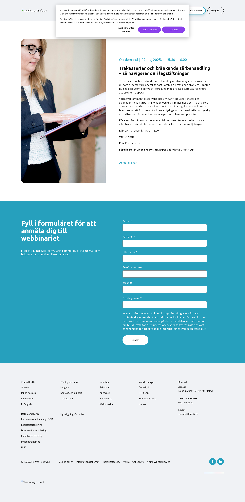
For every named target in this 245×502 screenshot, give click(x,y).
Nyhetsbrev (106, 398)
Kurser (142, 404)
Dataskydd (144, 387)
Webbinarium (107, 404)
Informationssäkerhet (87, 461)
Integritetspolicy (111, 461)
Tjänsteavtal (66, 398)
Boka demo (196, 10)
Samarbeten (27, 398)
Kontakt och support (71, 392)
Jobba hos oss (28, 392)
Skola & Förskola (147, 398)
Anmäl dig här (128, 162)
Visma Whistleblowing (158, 461)
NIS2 (23, 447)
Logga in (215, 10)
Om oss (25, 387)
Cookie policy (66, 461)
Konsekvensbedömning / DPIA (37, 419)
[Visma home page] (32, 482)
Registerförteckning (31, 424)
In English (26, 404)
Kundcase (105, 392)
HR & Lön (144, 392)
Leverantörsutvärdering (34, 430)
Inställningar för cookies (126, 30)
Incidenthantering (30, 441)
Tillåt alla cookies (149, 29)
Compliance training (31, 436)
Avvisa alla (173, 29)
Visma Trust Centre (133, 461)
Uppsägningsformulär (72, 414)
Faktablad (105, 387)
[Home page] (35, 10)
